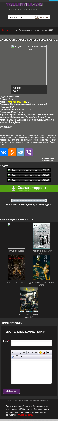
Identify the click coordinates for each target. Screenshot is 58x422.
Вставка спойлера (20, 357)
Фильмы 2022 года (16, 102)
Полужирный (13, 352)
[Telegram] (20, 152)
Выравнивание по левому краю (29, 352)
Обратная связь (25, 415)
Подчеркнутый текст (20, 352)
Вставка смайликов (40, 352)
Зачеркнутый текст (24, 352)
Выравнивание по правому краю (36, 352)
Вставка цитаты (13, 357)
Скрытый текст (49, 352)
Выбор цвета (44, 352)
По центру (32, 352)
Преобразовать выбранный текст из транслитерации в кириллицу (17, 357)
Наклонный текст (17, 352)
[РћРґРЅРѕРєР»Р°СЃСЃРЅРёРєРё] (12, 152)
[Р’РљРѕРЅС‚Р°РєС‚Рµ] (4, 152)
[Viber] (29, 152)
